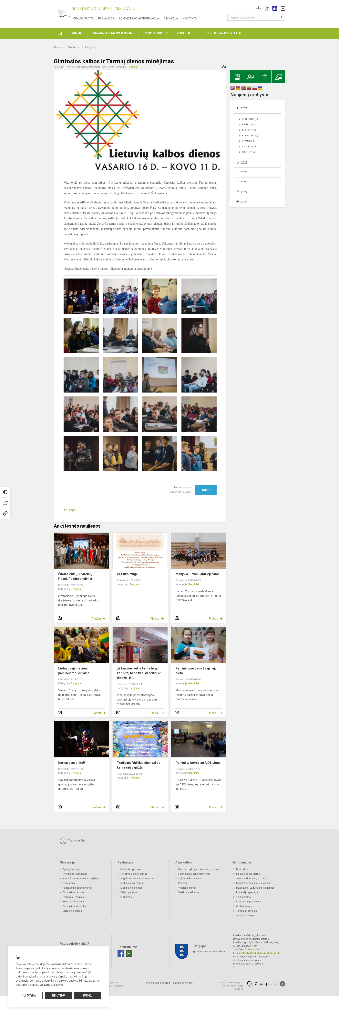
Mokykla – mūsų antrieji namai (198, 574)
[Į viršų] (282, 984)
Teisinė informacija (246, 910)
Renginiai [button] (183, 33)
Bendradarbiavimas (74, 901)
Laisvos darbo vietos (248, 873)
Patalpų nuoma (128, 892)
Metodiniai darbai (72, 910)
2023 (244, 182)
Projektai (183, 883)
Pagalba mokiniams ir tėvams (137, 878)
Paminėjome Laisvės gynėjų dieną (196, 671)
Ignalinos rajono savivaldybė (209, 951)
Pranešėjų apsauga (247, 892)
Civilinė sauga (244, 906)
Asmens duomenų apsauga (252, 878)
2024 (244, 172)
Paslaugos (106, 18)
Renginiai (90, 47)
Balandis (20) (250, 135)
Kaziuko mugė (127, 574)
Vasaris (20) (249, 146)
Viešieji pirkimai (187, 887)
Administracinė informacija (139, 18)
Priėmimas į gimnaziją (75, 873)
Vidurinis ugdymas (130, 869)
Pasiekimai (69, 883)
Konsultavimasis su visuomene (253, 883)
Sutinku (87, 995)
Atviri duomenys (245, 915)
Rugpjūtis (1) (250, 119)
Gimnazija (171, 18)
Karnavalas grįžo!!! (72, 763)
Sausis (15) (248, 152)
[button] (258, 8)
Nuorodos (242, 869)
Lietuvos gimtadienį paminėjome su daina (73, 671)
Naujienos (74, 47)
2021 (244, 201)
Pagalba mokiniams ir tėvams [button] (113, 33)
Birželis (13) (249, 124)
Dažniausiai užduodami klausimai (255, 887)
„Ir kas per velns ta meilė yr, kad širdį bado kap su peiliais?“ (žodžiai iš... (139, 673)
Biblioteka (126, 897)
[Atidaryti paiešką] (281, 17)
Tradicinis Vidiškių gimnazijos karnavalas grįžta (138, 765)
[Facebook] (121, 953)
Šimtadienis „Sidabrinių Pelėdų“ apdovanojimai (75, 576)
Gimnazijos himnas (73, 892)
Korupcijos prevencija (248, 901)
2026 (244, 108)
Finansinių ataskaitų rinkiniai (194, 873)
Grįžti (72, 510)
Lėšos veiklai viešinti (189, 878)
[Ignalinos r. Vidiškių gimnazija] (63, 13)
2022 (244, 192)
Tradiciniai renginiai (73, 897)
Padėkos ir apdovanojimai (77, 887)
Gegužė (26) (249, 130)
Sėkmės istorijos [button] (155, 33)
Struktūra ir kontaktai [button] (224, 33)
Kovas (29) (248, 141)
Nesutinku (58, 995)
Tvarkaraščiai (76, 840)
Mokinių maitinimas (131, 887)
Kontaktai (190, 18)
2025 (244, 162)
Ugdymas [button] (76, 33)
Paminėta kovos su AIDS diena (198, 763)
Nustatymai (29, 995)
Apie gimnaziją (71, 869)
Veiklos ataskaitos (188, 892)
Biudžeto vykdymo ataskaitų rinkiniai (198, 869)
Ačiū (206, 490)
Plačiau (96, 618)
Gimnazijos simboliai (74, 906)
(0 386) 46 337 (253, 949)
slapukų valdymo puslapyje (46, 984)
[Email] (129, 953)
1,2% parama (243, 897)
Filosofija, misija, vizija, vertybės (80, 878)
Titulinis (58, 47)
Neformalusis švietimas (133, 873)
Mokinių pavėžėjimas (132, 883)
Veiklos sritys (83, 18)
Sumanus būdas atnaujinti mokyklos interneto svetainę (229, 985)
